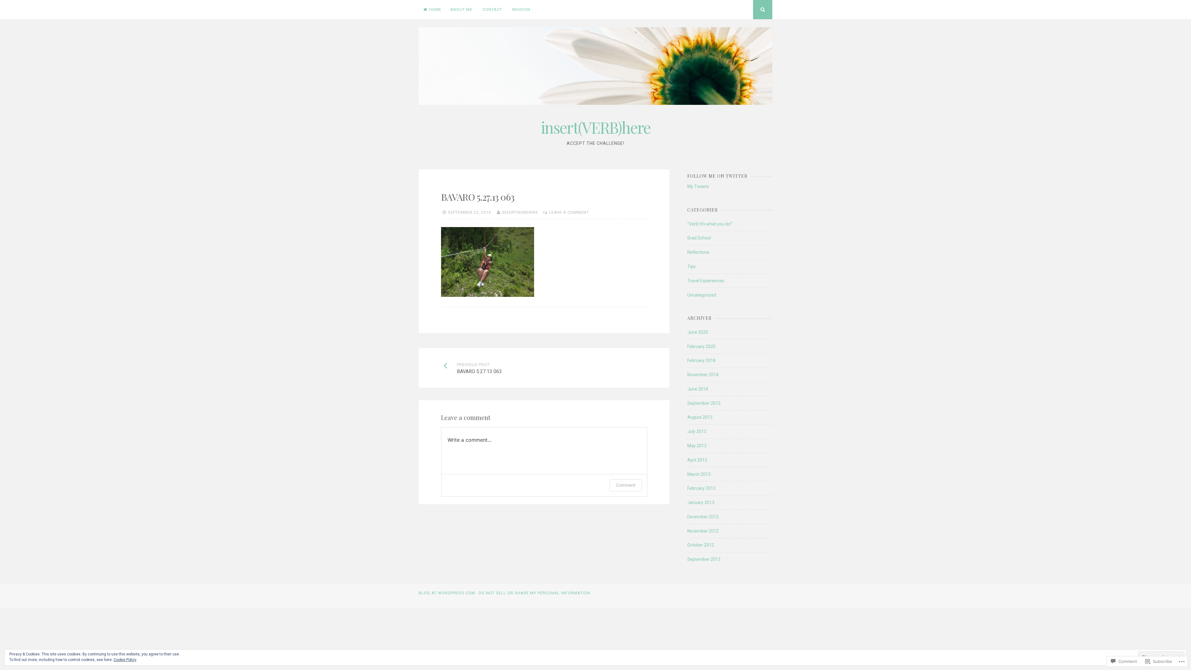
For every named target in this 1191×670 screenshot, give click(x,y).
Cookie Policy (125, 660)
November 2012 (703, 531)
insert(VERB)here (595, 127)
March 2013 (699, 474)
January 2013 (700, 502)
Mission (521, 9)
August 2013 (699, 417)
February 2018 (701, 360)
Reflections (698, 252)
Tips (691, 266)
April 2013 (697, 460)
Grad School (699, 237)
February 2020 (701, 346)
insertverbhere (520, 212)
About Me (461, 9)
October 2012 (700, 545)
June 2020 (697, 332)
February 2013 (701, 488)
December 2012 (703, 516)
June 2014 (697, 388)
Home (435, 9)
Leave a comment (569, 212)
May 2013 (697, 445)
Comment (626, 485)
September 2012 (703, 559)
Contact (492, 9)
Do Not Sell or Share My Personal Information (534, 593)
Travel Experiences (705, 280)
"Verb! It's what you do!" (710, 223)
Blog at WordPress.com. (447, 593)
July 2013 (696, 431)
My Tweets (698, 186)
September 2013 (703, 403)
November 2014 (703, 374)
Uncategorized (701, 295)
